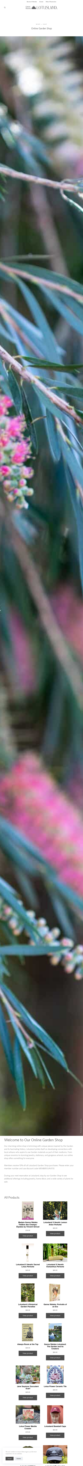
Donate (41, 1)
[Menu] (78, 7)
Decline (19, 1458)
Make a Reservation (51, 1)
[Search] (4, 7)
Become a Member (32, 1)
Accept (10, 1458)
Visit (38, 24)
